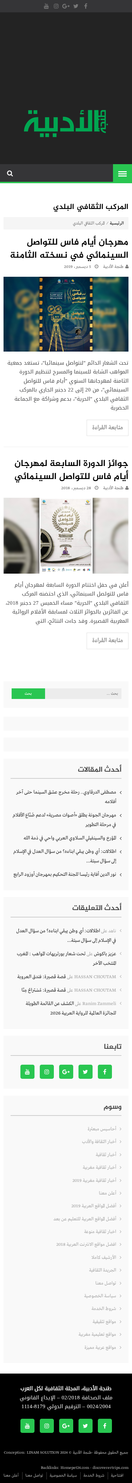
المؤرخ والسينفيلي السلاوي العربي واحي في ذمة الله (70, 838)
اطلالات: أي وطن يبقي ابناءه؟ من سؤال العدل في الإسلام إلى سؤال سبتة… (64, 856)
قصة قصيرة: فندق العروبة (41, 977)
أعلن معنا (107, 1193)
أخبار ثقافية (106, 1155)
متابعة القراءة (107, 427)
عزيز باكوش (105, 954)
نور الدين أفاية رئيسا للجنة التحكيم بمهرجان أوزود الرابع (64, 874)
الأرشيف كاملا (104, 1258)
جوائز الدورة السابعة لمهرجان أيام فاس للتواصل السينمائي (71, 471)
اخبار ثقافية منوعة (100, 1232)
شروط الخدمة (104, 1309)
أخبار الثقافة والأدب (99, 1142)
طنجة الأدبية (113, 267)
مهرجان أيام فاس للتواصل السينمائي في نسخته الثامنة (69, 249)
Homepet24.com (75, 1467)
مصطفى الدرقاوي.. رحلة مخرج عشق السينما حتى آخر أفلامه (66, 797)
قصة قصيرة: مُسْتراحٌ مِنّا (43, 990)
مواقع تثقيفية (104, 1322)
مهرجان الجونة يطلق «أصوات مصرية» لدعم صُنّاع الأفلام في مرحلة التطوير (64, 820)
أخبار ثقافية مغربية (99, 1168)
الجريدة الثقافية (102, 1270)
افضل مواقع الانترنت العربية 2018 (86, 1245)
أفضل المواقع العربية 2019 (93, 1206)
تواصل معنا (105, 1283)
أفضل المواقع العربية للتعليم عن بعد (85, 1219)
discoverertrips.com (110, 1467)
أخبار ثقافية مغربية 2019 (94, 1181)
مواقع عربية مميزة (100, 1348)
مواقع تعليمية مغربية (97, 1335)
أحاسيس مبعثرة (102, 1129)
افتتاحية (117, 1475)
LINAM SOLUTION (43, 1452)
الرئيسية (117, 223)
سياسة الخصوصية (100, 1296)
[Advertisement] (66, 62)
